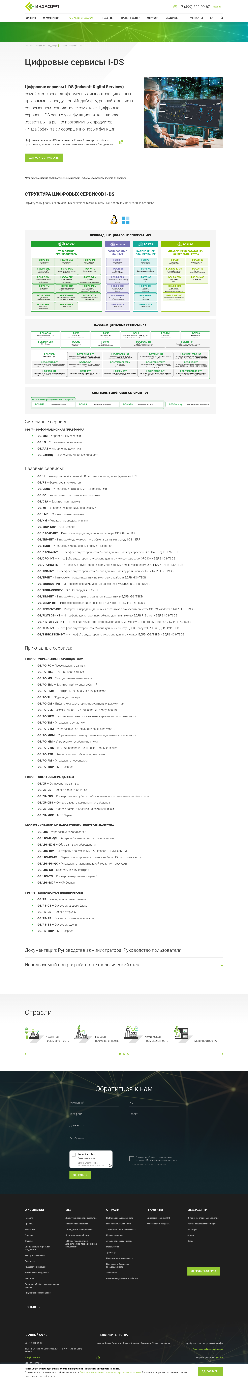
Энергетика (111, 1272)
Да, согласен (210, 1371)
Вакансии (29, 1278)
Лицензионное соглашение (38, 1293)
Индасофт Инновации (35, 1267)
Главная (30, 18)
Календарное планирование (79, 1229)
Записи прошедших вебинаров (202, 1224)
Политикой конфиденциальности (162, 1160)
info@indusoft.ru (32, 1357)
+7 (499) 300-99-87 (194, 7)
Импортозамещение (35, 1255)
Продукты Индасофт (81, 18)
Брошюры (192, 1229)
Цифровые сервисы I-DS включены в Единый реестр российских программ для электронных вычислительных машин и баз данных (69, 142)
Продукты (40, 45)
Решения (108, 18)
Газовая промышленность (118, 1224)
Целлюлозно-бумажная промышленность (117, 1265)
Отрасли (152, 18)
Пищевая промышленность (119, 1258)
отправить (80, 1175)
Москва (100, 1343)
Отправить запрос (203, 1271)
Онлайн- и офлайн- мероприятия (203, 1218)
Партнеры (30, 1261)
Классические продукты (158, 1224)
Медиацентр (174, 18)
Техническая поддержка (37, 1272)
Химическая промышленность (121, 1229)
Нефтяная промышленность (119, 1218)
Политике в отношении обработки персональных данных (110, 1372)
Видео (190, 1241)
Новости (29, 1218)
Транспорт (111, 1252)
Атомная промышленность (119, 1241)
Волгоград (146, 1343)
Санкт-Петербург (113, 1343)
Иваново (135, 1343)
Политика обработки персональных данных (42, 1285)
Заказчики (30, 1229)
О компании (51, 18)
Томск (155, 1343)
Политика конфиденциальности (208, 1349)
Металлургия (112, 1247)
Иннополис (165, 1343)
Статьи (190, 1235)
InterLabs (218, 1357)
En (211, 18)
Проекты (29, 1224)
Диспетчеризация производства (81, 1218)
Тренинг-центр (130, 18)
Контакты (196, 18)
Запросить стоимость (44, 157)
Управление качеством (76, 1224)
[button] (27, 1054)
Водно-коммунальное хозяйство (122, 1278)
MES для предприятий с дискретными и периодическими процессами (81, 1244)
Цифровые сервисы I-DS (158, 1218)
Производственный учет (77, 1235)
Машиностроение (114, 1235)
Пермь (126, 1343)
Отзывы (29, 1241)
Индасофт (52, 45)
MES (68, 1209)
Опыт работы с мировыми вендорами (37, 1248)
